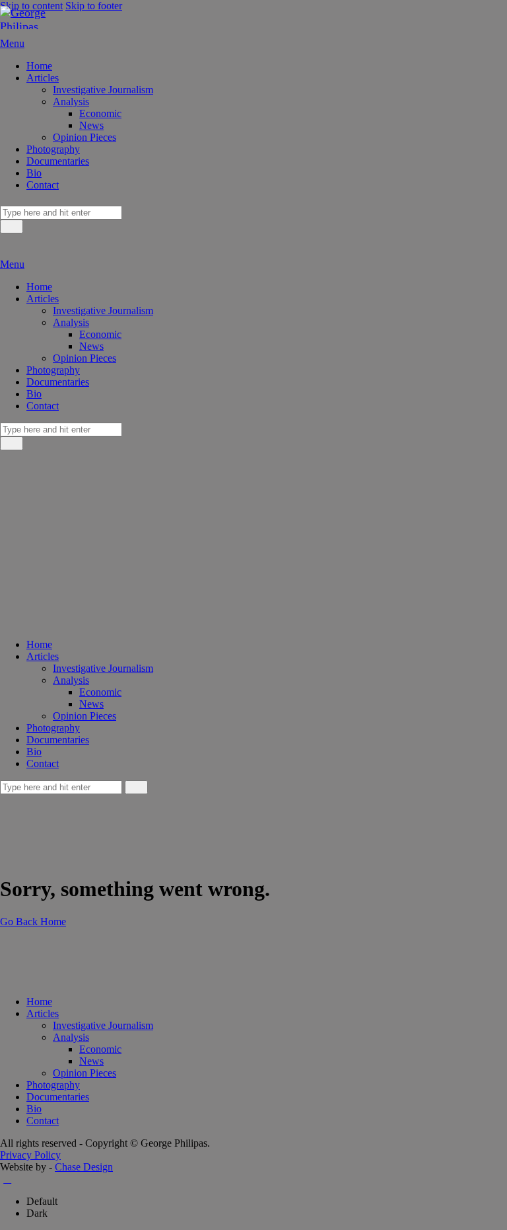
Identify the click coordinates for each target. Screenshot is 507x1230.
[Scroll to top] (7, 1178)
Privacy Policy (30, 1155)
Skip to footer (93, 5)
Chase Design (84, 1166)
